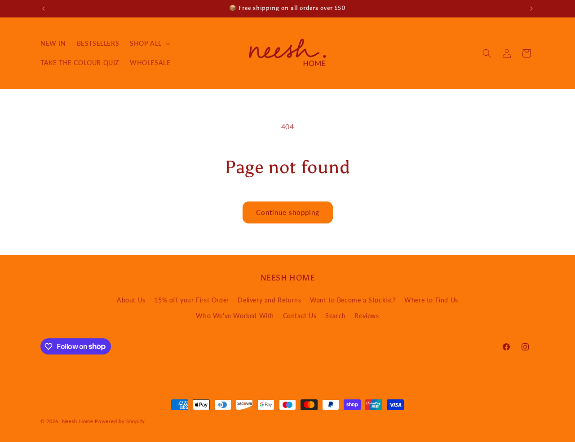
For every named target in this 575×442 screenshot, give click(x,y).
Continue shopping (287, 212)
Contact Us (300, 315)
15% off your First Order (191, 300)
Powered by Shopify (120, 421)
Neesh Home (77, 421)
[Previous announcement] (43, 8)
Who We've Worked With (235, 315)
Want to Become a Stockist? (353, 300)
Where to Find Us (431, 300)
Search (335, 315)
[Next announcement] (531, 8)
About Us (131, 300)
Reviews (366, 315)
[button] (149, 43)
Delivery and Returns (269, 300)
